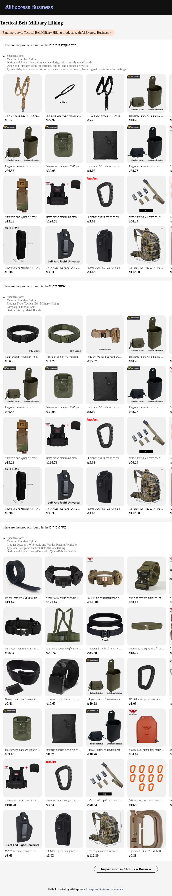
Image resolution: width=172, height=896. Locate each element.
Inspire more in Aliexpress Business (126, 869)
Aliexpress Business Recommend (105, 889)
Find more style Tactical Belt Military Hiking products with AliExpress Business (56, 32)
